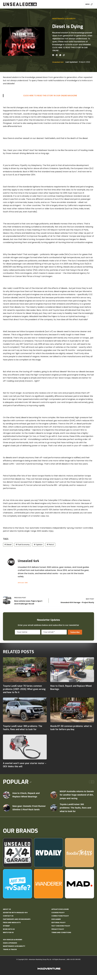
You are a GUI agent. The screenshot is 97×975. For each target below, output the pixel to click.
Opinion (38, 544)
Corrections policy (60, 916)
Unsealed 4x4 (58, 62)
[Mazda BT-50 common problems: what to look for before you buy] (72, 710)
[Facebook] (53, 55)
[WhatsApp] (60, 55)
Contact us (8, 916)
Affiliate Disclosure (60, 909)
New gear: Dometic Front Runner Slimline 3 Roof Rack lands (29, 808)
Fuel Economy (23, 544)
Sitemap (6, 926)
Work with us (9, 929)
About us (7, 909)
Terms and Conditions (61, 932)
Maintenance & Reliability (63, 18)
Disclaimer (56, 919)
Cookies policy (57, 913)
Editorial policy (58, 923)
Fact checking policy (60, 926)
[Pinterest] (57, 55)
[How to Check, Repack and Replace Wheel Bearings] (72, 669)
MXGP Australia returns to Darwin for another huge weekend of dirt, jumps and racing (77, 795)
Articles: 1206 (23, 583)
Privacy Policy (57, 929)
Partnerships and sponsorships (16, 919)
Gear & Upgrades (10, 943)
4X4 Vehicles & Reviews (12, 940)
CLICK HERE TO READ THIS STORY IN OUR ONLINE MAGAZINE (50, 95)
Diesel (7, 544)
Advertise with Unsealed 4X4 (15, 913)
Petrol (50, 544)
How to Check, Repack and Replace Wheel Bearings (26, 795)
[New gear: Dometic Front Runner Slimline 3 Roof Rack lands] (6, 807)
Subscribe (75, 632)
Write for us (8, 932)
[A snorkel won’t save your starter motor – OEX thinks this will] (25, 747)
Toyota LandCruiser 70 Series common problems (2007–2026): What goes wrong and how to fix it (24, 689)
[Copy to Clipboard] (64, 55)
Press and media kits (12, 923)
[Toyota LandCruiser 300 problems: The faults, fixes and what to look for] (25, 710)
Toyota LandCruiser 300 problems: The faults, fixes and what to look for (75, 807)
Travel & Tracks (10, 949)
